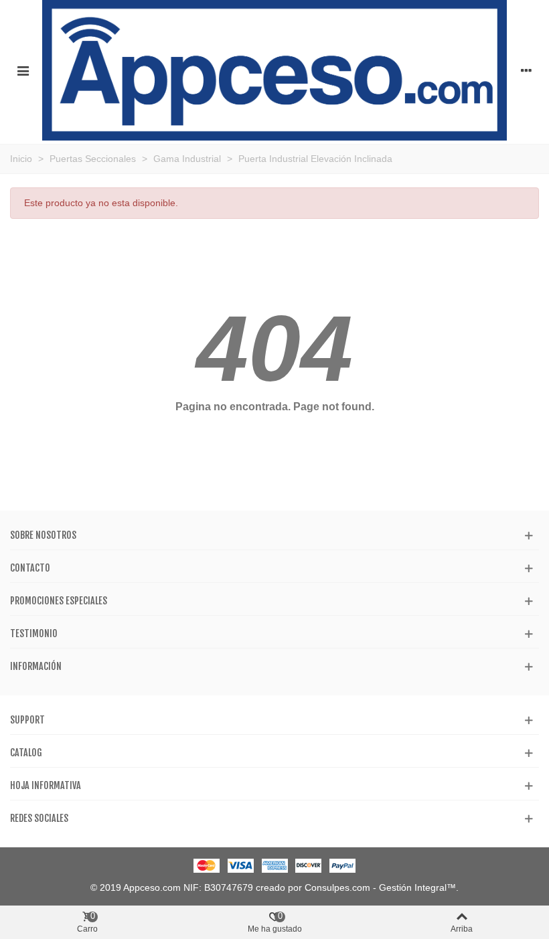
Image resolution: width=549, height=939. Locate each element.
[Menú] (22, 70)
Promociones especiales (58, 600)
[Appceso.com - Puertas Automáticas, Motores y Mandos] (274, 70)
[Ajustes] (526, 70)
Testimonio (34, 633)
